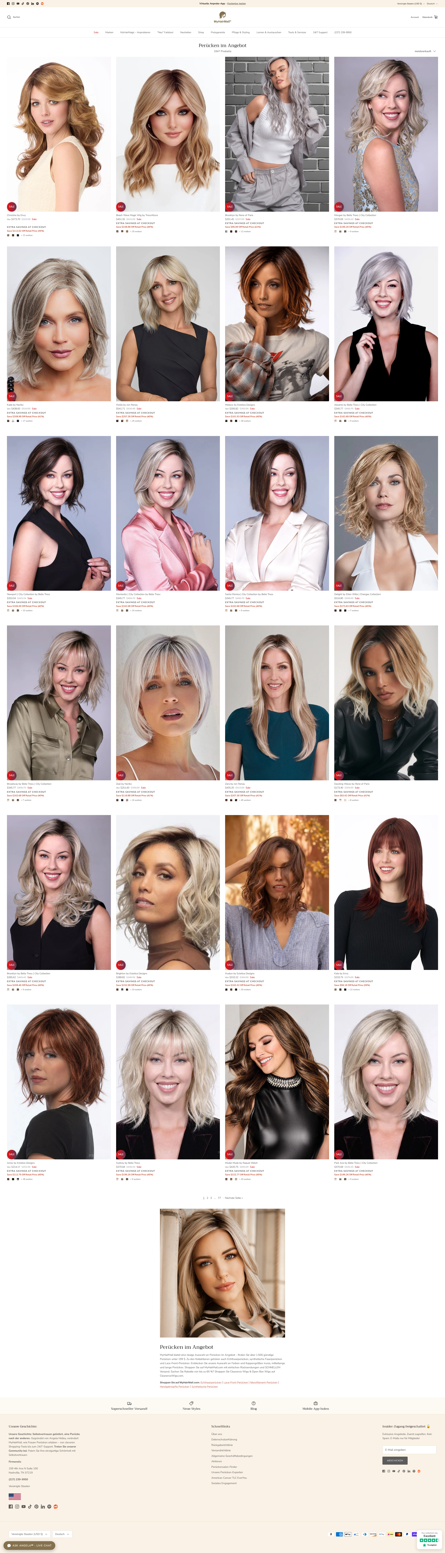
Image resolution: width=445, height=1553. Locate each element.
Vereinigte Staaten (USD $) (409, 3)
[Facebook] (8, 3)
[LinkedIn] (32, 3)
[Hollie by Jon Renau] (168, 323)
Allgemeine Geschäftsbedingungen (232, 1456)
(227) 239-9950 (342, 32)
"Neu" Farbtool (165, 32)
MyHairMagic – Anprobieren (135, 32)
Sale (96, 32)
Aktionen (216, 1461)
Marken (109, 32)
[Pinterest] (27, 3)
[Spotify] (37, 3)
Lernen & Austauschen (269, 32)
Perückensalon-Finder (224, 1467)
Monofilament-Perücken (263, 1382)
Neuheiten (185, 32)
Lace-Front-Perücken (236, 1382)
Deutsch (431, 3)
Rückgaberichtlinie (222, 1445)
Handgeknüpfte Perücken (174, 1386)
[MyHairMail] (222, 17)
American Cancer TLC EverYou (229, 1478)
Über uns (216, 1434)
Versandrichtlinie (221, 1450)
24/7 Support (320, 32)
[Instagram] (13, 3)
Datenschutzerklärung (224, 1439)
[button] (69, 1520)
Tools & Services (297, 32)
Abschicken (395, 1460)
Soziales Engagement (224, 1483)
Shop (201, 32)
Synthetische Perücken (205, 1386)
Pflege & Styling (241, 32)
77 (219, 1198)
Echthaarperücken (211, 1382)
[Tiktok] (23, 3)
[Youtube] (18, 3)
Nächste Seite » (234, 1198)
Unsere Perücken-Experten (227, 1472)
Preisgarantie (218, 32)
